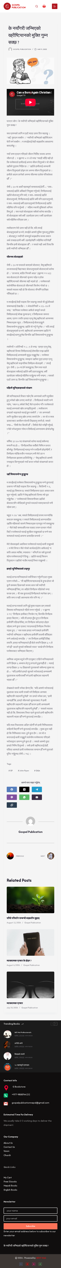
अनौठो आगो (19, 1043)
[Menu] (54, 6)
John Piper (23, 770)
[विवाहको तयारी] (7, 1056)
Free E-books (10, 1181)
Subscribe (30, 1226)
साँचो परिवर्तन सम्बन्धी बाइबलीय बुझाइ (23, 918)
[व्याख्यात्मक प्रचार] (30, 985)
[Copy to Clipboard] (12, 805)
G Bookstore (19, 1086)
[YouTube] (27, 1264)
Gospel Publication (19, 6)
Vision (6, 1151)
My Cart (8, 1177)
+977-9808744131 (21, 1094)
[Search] (37, 6)
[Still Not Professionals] (7, 1034)
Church (7, 1155)
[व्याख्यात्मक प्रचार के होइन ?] (30, 942)
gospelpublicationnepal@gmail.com (30, 1102)
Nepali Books (10, 1185)
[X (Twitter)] (24, 789)
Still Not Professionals (23, 1032)
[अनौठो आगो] (7, 1045)
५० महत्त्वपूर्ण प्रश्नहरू (22, 1065)
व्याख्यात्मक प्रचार (15, 1003)
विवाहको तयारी (20, 1054)
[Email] (37, 797)
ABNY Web (41, 1257)
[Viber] (12, 797)
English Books (10, 1189)
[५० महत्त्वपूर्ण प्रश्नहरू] (7, 1067)
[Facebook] (12, 789)
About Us (8, 1142)
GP (11, 770)
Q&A (37, 770)
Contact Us (9, 1147)
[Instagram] (33, 1264)
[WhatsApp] (24, 797)
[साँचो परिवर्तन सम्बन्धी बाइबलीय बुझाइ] (30, 900)
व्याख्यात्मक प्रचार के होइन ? (19, 960)
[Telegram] (37, 789)
